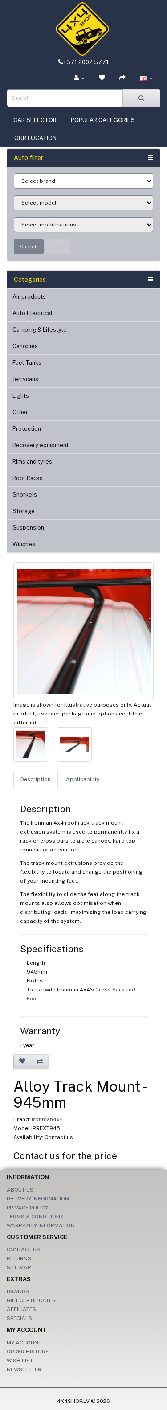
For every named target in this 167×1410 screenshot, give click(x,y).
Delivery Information (38, 1199)
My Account (24, 1343)
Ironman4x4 (47, 1119)
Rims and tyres (32, 461)
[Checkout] (122, 78)
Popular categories (103, 120)
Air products (29, 296)
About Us (20, 1190)
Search (29, 246)
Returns (19, 1258)
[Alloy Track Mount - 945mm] (83, 631)
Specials (19, 1318)
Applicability (82, 779)
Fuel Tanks (26, 362)
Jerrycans (25, 379)
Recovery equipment (40, 445)
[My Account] (79, 78)
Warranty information (41, 1225)
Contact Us (23, 1249)
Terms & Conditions (35, 1216)
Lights (20, 395)
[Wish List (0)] (102, 78)
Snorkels (24, 494)
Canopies (25, 346)
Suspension (28, 527)
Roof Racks (27, 478)
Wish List (20, 1360)
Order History (28, 1351)
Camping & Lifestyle (39, 329)
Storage (23, 511)
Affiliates (21, 1309)
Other (20, 412)
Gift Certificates (31, 1300)
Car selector (35, 120)
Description (35, 779)
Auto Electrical (32, 313)
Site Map (19, 1267)
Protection (26, 428)
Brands (18, 1291)
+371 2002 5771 (86, 62)
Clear (58, 246)
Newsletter (24, 1369)
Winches (23, 544)
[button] (146, 78)
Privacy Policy (27, 1207)
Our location (35, 138)
